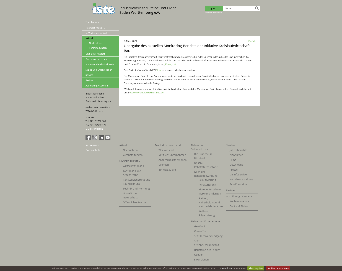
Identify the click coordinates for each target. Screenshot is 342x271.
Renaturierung (207, 184)
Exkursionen (201, 259)
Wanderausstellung (241, 179)
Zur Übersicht (93, 22)
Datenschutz (225, 268)
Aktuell (89, 38)
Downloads (236, 164)
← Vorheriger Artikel (96, 33)
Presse (234, 169)
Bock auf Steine (239, 206)
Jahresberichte (238, 150)
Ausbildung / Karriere (97, 85)
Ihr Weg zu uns (168, 169)
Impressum (92, 145)
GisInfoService (238, 174)
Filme (233, 160)
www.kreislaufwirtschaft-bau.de (147, 92)
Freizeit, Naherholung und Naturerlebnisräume (211, 202)
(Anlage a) (170, 64)
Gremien (164, 164)
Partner (90, 80)
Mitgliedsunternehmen (172, 155)
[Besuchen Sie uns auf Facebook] (89, 139)
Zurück (252, 41)
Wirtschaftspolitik (133, 166)
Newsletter (236, 155)
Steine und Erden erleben (99, 69)
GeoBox (198, 254)
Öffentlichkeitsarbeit (135, 202)
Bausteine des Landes (207, 250)
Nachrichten (95, 43)
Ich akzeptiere (255, 268)
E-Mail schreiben (94, 128)
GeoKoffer (200, 231)
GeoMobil (200, 226)
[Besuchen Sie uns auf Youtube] (108, 139)
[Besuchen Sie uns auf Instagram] (95, 139)
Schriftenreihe (238, 184)
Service (89, 74)
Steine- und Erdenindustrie (100, 64)
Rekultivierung (207, 179)
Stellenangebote (239, 201)
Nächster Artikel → (95, 27)
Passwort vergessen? (213, 12)
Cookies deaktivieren (278, 268)
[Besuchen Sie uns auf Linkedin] (102, 139)
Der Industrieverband (97, 59)
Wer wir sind (166, 150)
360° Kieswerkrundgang (208, 236)
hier (159, 70)
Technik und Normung (136, 188)
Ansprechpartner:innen (173, 160)
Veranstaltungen (98, 47)
